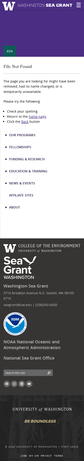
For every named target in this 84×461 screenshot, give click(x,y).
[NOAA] (15, 323)
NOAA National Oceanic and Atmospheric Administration (32, 344)
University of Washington (36, 446)
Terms (58, 455)
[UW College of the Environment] (42, 247)
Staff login (70, 446)
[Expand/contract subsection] (8, 135)
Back (24, 121)
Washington (45, 5)
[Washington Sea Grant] (21, 267)
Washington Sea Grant (26, 286)
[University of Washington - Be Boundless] (42, 423)
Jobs (24, 455)
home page (37, 116)
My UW (34, 455)
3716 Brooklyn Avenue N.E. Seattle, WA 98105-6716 (39, 295)
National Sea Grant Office (29, 358)
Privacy (46, 455)
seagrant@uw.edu (18, 305)
